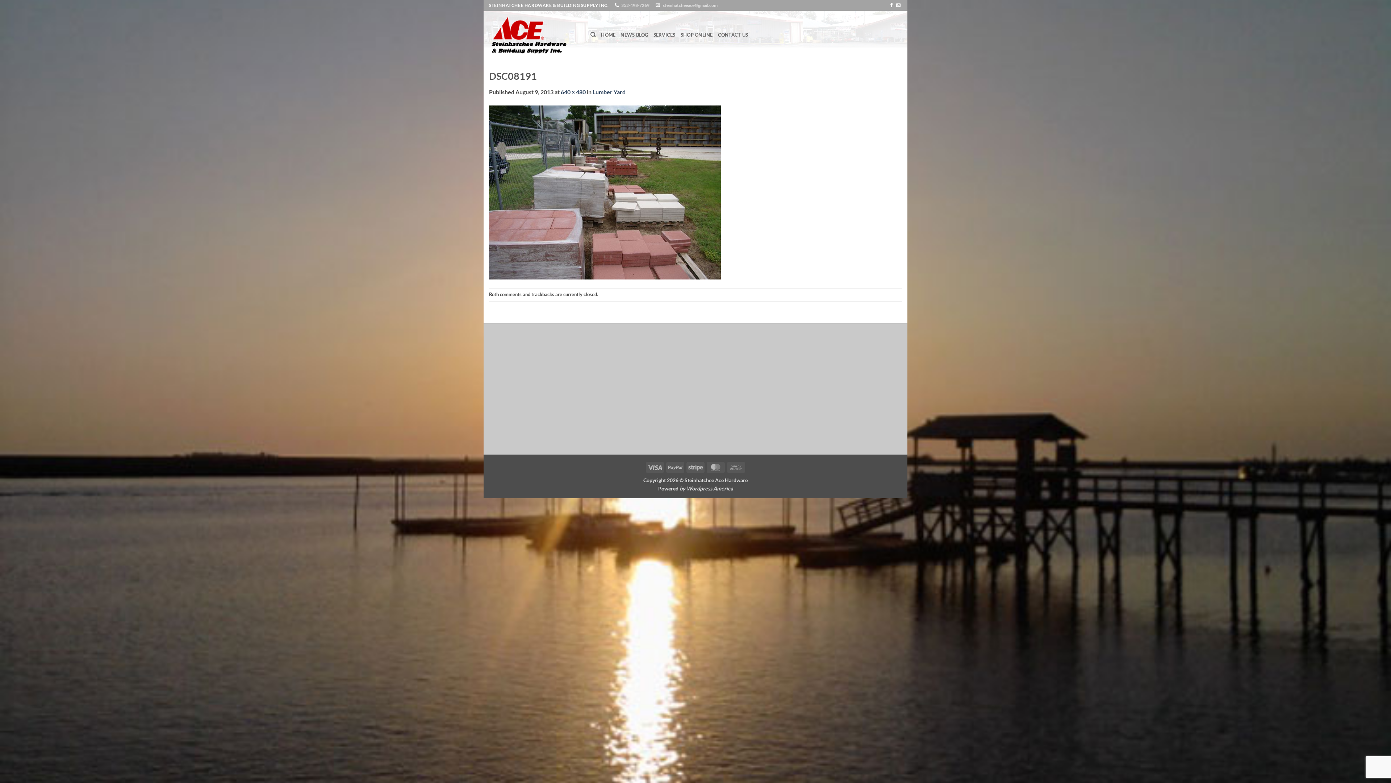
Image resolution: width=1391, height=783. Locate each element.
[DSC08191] (605, 191)
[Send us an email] (898, 5)
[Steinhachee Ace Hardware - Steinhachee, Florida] (534, 35)
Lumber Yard (609, 91)
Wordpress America (709, 488)
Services (664, 35)
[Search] (593, 35)
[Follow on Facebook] (891, 5)
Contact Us (733, 35)
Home (608, 35)
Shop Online (697, 35)
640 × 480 (573, 91)
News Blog (634, 35)
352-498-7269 (635, 5)
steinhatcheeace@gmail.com (690, 5)
